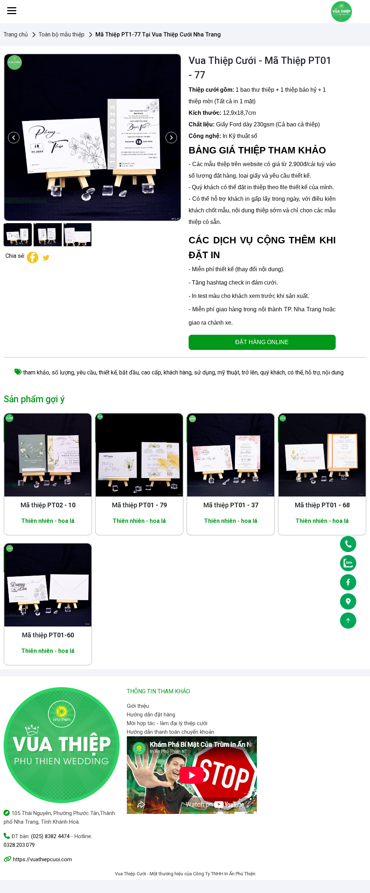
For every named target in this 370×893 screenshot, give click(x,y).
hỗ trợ (312, 372)
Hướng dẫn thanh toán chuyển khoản (170, 732)
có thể (295, 372)
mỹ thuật (228, 372)
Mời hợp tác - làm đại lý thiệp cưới (167, 723)
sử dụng (204, 372)
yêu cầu (86, 372)
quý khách (272, 372)
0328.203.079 (19, 845)
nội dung (333, 372)
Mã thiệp (48, 505)
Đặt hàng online (262, 342)
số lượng (63, 372)
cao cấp (151, 372)
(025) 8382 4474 (50, 836)
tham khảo (36, 372)
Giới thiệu (138, 706)
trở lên (250, 372)
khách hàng (178, 372)
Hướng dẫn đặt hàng (151, 714)
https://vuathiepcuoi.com (42, 859)
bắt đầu (129, 372)
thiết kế (108, 372)
